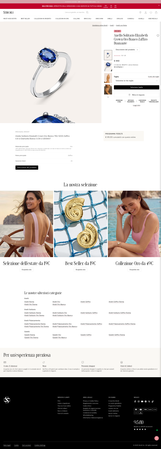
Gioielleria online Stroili (100, 25)
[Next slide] (108, 97)
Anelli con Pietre (121, 25)
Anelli (112, 25)
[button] (136, 103)
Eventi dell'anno (113, 411)
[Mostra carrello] (156, 13)
